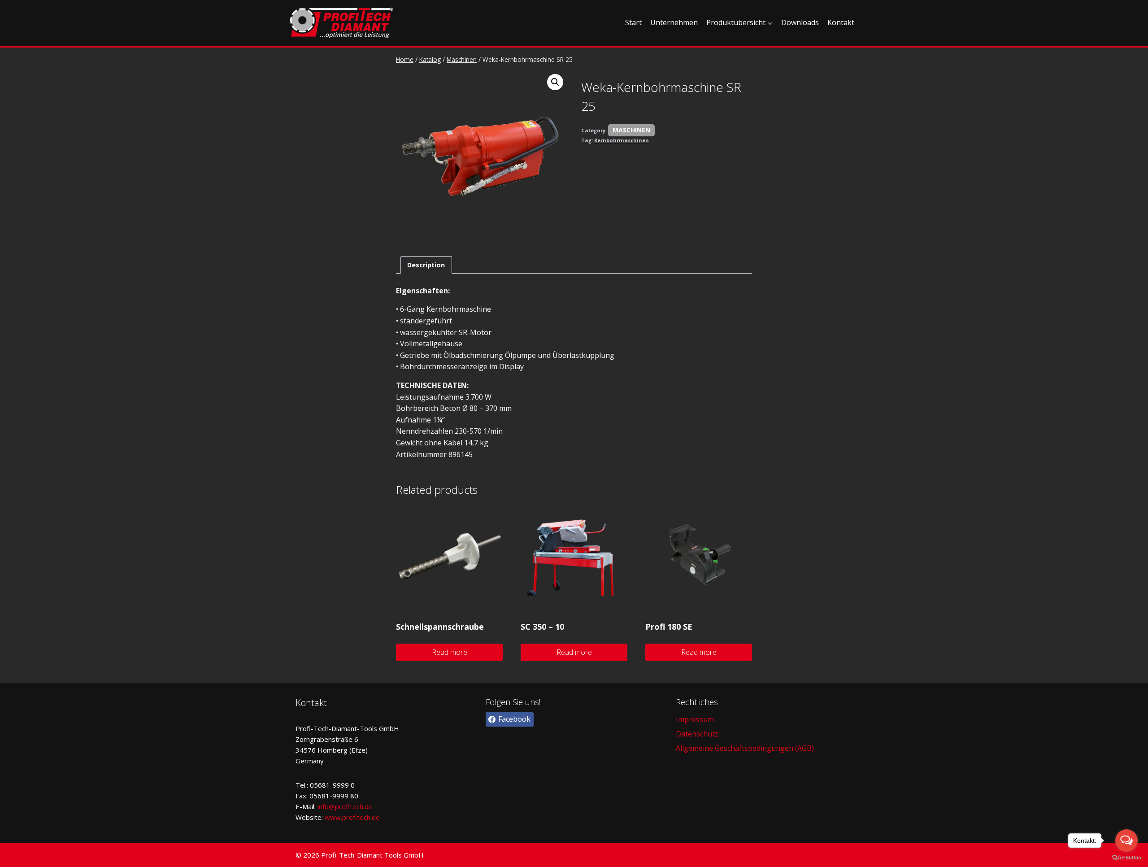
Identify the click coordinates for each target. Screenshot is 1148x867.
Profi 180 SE (668, 626)
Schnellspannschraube (440, 626)
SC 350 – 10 (542, 626)
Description (426, 265)
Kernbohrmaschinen (621, 140)
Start (633, 22)
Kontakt (840, 22)
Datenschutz (697, 734)
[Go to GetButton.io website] (1126, 858)
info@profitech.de (345, 806)
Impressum (695, 719)
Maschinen (631, 130)
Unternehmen (674, 22)
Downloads (800, 22)
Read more (449, 652)
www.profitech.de (352, 817)
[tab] (426, 265)
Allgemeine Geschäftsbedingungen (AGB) (745, 748)
